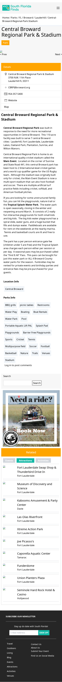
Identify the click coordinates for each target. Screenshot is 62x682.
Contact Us (36, 644)
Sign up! (43, 632)
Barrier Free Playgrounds (36, 332)
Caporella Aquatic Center (33, 553)
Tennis (31, 339)
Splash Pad (42, 325)
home (5, 17)
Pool (23, 318)
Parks (14, 17)
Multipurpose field (15, 346)
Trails (35, 353)
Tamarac (22, 557)
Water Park (11, 318)
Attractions (25, 460)
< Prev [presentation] (3, 54)
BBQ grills (10, 305)
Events (9, 460)
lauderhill (40, 17)
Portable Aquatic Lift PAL (18, 325)
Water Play (11, 311)
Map (6, 106)
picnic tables (26, 305)
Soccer (33, 346)
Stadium (9, 360)
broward (28, 17)
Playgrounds (12, 332)
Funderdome (25, 566)
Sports (8, 339)
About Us (35, 647)
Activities (43, 460)
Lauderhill (13, 81)
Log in (8, 365)
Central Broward (14, 289)
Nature (24, 353)
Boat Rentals (40, 311)
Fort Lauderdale (25, 475)
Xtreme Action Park (30, 529)
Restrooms (43, 305)
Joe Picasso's (25, 541)
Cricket (20, 339)
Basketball (10, 353)
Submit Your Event (40, 651)
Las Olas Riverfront (29, 517)
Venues (46, 353)
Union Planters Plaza (31, 578)
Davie (20, 508)
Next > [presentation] (58, 54)
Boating (25, 311)
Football (45, 346)
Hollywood (23, 598)
